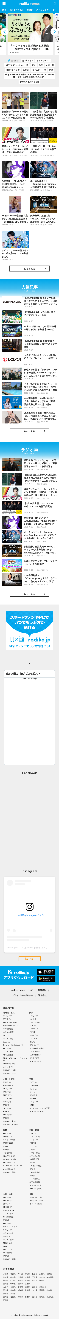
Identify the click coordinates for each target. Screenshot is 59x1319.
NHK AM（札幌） (10, 1070)
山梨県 (13, 1280)
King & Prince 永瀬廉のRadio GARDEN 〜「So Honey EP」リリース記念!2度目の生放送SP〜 (29, 75)
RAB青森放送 (8, 1029)
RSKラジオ (33, 1139)
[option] (29, 34)
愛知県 (5, 1283)
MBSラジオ (7, 1136)
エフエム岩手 (8, 1038)
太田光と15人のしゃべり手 (16, 65)
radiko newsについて (22, 990)
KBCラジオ (7, 1200)
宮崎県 (42, 1297)
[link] (23, 673)
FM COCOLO (8, 1143)
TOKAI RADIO (34, 1085)
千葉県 (34, 1277)
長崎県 (20, 1297)
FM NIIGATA (8, 1085)
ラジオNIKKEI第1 (36, 1197)
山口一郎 (50, 65)
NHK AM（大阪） (10, 1172)
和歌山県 (42, 1287)
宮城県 (27, 1274)
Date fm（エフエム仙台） (13, 1045)
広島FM (32, 1149)
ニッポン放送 (34, 1022)
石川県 (27, 1280)
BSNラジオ (7, 1082)
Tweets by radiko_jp (29, 678)
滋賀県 (27, 1287)
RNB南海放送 (34, 1172)
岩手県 (20, 1274)
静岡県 (20, 1283)
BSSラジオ (33, 1133)
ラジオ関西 (7, 1153)
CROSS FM (7, 1207)
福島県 (49, 1274)
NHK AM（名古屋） (11, 1124)
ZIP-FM (32, 1092)
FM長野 (6, 1118)
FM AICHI (33, 1095)
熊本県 (27, 1297)
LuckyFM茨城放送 (36, 1048)
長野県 (20, 1280)
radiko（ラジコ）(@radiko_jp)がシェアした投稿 (30, 947)
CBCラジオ (33, 1082)
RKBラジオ (7, 1197)
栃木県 (13, 1277)
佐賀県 (13, 1297)
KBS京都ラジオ (9, 1162)
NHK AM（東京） (36, 1061)
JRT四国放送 (34, 1159)
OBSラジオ (7, 1230)
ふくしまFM (8, 1067)
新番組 (30, 9)
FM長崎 (6, 1220)
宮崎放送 (6, 1236)
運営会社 (42, 995)
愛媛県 (5, 1293)
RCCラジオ (33, 1146)
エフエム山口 (34, 1156)
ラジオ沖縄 (7, 1252)
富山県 (34, 1280)
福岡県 (5, 1297)
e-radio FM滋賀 (9, 1159)
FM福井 (6, 1105)
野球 (34, 65)
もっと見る (29, 268)
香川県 (42, 1290)
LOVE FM (7, 1204)
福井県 (42, 1280)
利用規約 (42, 990)
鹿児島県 (50, 1297)
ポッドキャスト (17, 9)
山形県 (42, 1274)
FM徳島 (32, 1162)
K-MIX (31, 1105)
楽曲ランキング (13, 70)
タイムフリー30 (39, 70)
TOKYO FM (34, 1029)
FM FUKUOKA (8, 1210)
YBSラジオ (7, 1108)
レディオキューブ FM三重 (39, 1108)
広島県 (13, 1290)
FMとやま (7, 1092)
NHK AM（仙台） (10, 1073)
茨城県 (5, 1277)
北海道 (5, 1274)
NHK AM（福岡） (10, 1259)
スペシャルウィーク (45, 9)
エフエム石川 (8, 1098)
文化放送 (32, 1019)
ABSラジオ (7, 1048)
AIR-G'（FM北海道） (11, 1022)
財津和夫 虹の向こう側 (29, 81)
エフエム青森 (8, 1032)
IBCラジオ (7, 1035)
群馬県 (20, 1277)
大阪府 (5, 1287)
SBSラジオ (33, 1101)
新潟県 (5, 1280)
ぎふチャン (33, 1089)
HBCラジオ (7, 1016)
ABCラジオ (7, 1133)
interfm (32, 1025)
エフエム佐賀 (8, 1213)
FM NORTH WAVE (10, 1025)
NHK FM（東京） (36, 1204)
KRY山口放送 (34, 1153)
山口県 (34, 1290)
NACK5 (32, 1042)
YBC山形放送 (8, 1055)
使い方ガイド (27, 60)
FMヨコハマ (34, 1045)
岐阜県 (13, 1283)
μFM (5, 1246)
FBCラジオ (7, 1101)
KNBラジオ (7, 1089)
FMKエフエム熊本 (10, 1226)
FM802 (5, 1146)
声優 (51, 70)
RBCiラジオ (7, 1249)
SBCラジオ (7, 1114)
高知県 (13, 1293)
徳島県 (49, 1290)
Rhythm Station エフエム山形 (15, 1059)
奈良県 (34, 1287)
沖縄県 (5, 1300)
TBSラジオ (33, 1016)
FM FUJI (6, 1111)
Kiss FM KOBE (9, 1156)
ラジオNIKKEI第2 (36, 1200)
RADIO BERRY (35, 1055)
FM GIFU (33, 1098)
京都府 (20, 1287)
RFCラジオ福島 (9, 1063)
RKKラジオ (7, 1223)
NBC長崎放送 (8, 1217)
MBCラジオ (7, 1243)
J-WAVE (32, 1032)
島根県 (27, 1290)
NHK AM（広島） (36, 1185)
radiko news (29, 3)
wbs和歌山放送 (9, 1169)
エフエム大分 (8, 1233)
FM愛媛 (32, 1175)
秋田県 (34, 1274)
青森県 (13, 1274)
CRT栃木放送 (34, 1051)
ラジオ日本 (33, 1035)
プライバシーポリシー (22, 995)
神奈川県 (50, 1277)
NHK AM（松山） (36, 1188)
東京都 (42, 1277)
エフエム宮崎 (8, 1239)
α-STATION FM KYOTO (12, 1166)
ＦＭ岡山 (32, 1143)
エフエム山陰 (34, 1136)
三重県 (27, 1283)
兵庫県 (13, 1287)
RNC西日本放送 (35, 1166)
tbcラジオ (7, 1042)
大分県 (34, 1297)
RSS (31, 959)
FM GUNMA (34, 1058)
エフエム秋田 (8, 1051)
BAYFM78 (33, 1038)
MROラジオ (7, 1095)
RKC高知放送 (34, 1178)
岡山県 (5, 1290)
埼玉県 (27, 1277)
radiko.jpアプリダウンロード (29, 975)
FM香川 (32, 1169)
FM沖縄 (6, 1256)
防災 (4, 9)
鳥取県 (20, 1290)
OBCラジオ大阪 (9, 1139)
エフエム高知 (34, 1182)
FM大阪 (6, 1149)
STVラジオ (7, 1019)
